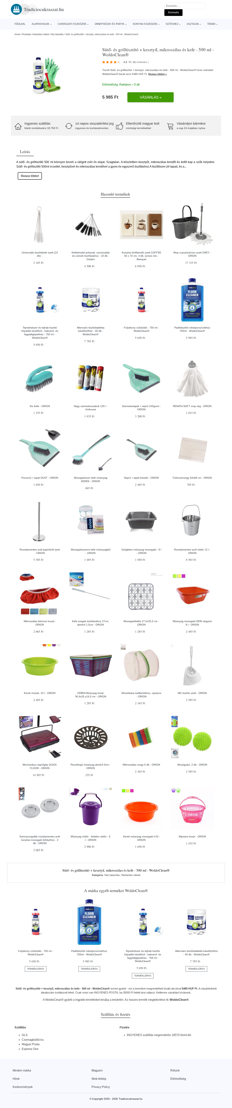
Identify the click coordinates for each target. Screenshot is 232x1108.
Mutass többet (30, 175)
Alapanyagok (40, 24)
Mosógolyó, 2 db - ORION (192, 764)
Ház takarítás (57, 34)
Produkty (26, 34)
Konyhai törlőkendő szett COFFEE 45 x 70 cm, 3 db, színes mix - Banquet (141, 256)
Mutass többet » (157, 74)
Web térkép (99, 1078)
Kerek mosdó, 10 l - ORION (39, 693)
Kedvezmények (23, 1086)
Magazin (97, 1070)
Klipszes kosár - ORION (192, 836)
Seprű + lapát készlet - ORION (141, 477)
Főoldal (19, 24)
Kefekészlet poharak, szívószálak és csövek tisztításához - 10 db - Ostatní (91, 256)
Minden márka (22, 1070)
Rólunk (175, 1070)
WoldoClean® (110, 74)
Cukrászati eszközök (72, 24)
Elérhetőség (178, 1078)
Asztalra (193, 24)
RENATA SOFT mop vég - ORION (192, 406)
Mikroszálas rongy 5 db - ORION (141, 764)
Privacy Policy (101, 1086)
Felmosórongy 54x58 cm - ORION (192, 477)
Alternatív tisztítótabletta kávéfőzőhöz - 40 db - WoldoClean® (90, 331)
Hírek (16, 1078)
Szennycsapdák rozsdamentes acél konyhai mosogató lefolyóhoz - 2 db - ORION (39, 840)
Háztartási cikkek (40, 34)
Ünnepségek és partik (109, 24)
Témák (211, 24)
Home (17, 34)
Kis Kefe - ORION (40, 406)
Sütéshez (172, 24)
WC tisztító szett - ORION (192, 693)
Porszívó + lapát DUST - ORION (39, 477)
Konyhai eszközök (145, 24)
